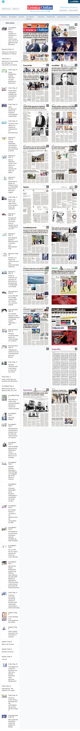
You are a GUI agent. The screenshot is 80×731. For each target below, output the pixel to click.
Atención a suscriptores (69, 7)
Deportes (41, 17)
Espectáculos (61, 17)
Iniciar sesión (73, 10)
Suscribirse (63, 10)
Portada (4, 17)
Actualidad (12, 17)
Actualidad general (30, 18)
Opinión (21, 17)
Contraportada (74, 17)
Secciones (7, 9)
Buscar (16, 9)
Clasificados (51, 17)
